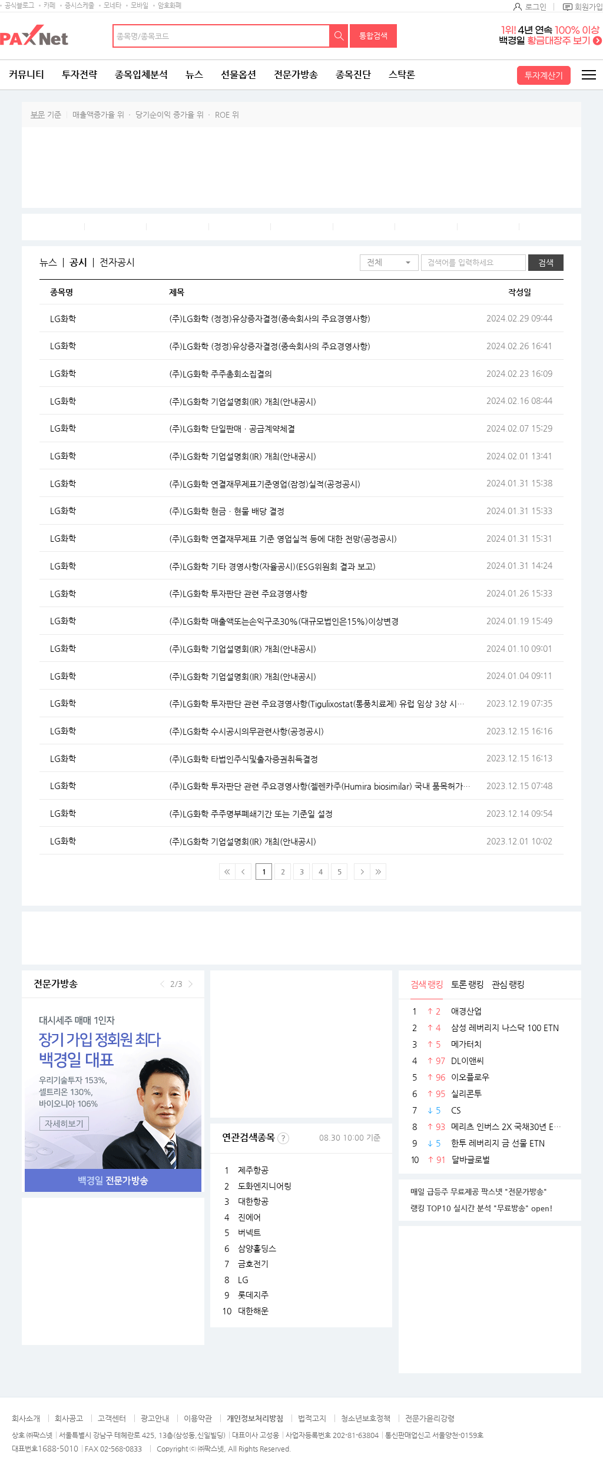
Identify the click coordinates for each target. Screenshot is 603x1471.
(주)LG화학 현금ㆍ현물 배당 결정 (226, 511)
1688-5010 (58, 1448)
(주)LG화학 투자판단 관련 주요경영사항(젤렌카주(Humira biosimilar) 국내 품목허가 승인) (320, 786)
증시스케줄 (79, 5)
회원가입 (589, 7)
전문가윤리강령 (430, 1418)
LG (243, 1279)
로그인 (535, 7)
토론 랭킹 (467, 984)
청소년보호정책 (365, 1418)
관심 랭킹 (508, 984)
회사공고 (69, 1418)
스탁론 (402, 74)
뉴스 (194, 74)
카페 (49, 5)
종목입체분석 (141, 74)
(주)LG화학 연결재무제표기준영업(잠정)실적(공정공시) (264, 484)
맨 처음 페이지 (227, 871)
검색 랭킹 (426, 984)
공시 (78, 262)
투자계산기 (544, 75)
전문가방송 (296, 74)
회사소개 (26, 1418)
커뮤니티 (26, 74)
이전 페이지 (243, 871)
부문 (38, 114)
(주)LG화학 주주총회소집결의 (220, 374)
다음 (190, 984)
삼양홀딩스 (257, 1248)
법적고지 (312, 1418)
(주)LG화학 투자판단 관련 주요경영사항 (238, 593)
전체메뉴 (588, 75)
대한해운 (253, 1311)
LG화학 (63, 318)
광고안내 (155, 1418)
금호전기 (253, 1263)
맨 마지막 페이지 (378, 871)
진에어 (249, 1217)
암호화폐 (169, 5)
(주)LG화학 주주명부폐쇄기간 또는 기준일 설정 (251, 814)
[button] (389, 262)
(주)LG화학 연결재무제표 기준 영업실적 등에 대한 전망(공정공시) (283, 539)
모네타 (112, 5)
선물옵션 (238, 74)
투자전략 (79, 74)
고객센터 (112, 1418)
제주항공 (253, 1170)
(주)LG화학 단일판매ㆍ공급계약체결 (232, 428)
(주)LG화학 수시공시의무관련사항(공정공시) (246, 731)
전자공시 (117, 262)
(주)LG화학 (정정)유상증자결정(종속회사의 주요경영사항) (269, 318)
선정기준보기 (283, 1138)
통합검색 (373, 35)
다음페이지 (362, 871)
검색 (339, 36)
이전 (162, 984)
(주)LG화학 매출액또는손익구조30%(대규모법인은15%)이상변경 (284, 621)
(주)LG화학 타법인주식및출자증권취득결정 (243, 759)
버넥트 (249, 1232)
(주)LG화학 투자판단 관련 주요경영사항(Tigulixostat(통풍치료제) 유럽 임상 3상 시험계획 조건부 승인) (320, 703)
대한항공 (253, 1201)
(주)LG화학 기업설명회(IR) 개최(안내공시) (242, 401)
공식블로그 (19, 5)
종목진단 (353, 74)
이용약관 (198, 1418)
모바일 (139, 5)
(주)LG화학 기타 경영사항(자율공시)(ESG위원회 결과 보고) (272, 566)
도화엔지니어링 (264, 1186)
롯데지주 (253, 1295)
